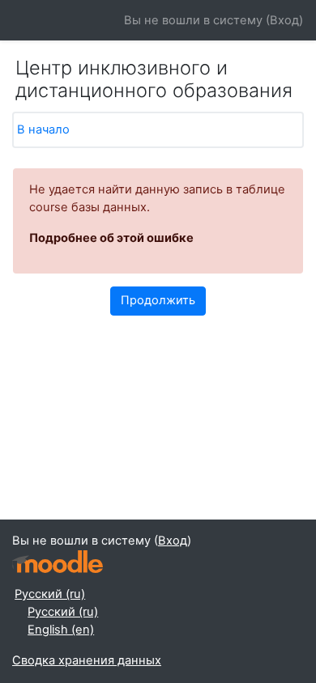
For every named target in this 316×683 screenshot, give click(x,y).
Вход (284, 20)
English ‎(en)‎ (61, 629)
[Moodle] (57, 562)
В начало (43, 129)
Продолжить (158, 300)
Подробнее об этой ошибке (111, 238)
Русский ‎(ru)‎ (50, 594)
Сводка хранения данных (86, 660)
